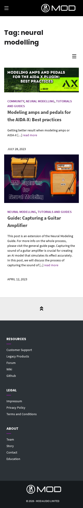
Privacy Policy (15, 407)
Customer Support (19, 350)
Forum (11, 363)
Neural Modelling (40, 101)
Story (10, 446)
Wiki (9, 369)
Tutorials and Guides (55, 212)
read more (30, 135)
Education (13, 459)
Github (11, 376)
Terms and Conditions (21, 414)
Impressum (14, 401)
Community (15, 101)
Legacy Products (17, 356)
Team (10, 439)
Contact (11, 452)
